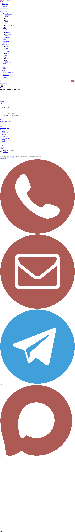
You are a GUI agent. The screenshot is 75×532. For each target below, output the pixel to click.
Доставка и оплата (5, 76)
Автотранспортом (7, 32)
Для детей (6, 49)
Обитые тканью (7, 53)
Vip (5, 54)
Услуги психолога (5, 43)
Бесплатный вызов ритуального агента (5, 10)
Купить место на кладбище (8, 14)
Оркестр (6, 24)
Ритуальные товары (4, 44)
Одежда (4, 68)
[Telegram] (0, 149)
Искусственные (7, 58)
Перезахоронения (7, 36)
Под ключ (6, 20)
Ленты (4, 65)
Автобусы (6, 26)
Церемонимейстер (7, 37)
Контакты (3, 78)
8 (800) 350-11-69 (7, 0)
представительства (5, 152)
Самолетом (6, 31)
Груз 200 (4, 28)
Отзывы (4, 77)
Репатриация (5, 42)
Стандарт (6, 18)
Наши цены (3, 139)
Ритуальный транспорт (5, 132)
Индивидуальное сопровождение (9, 25)
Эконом (6, 17)
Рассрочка (6, 21)
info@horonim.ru (3, 151)
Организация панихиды (5, 136)
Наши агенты (3, 69)
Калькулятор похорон (3, 158)
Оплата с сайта (4, 115)
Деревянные (6, 50)
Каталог (4, 83)
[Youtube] (3, 149)
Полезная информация (5, 4)
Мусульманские (7, 15)
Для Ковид (6, 45)
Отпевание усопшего (5, 135)
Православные (7, 46)
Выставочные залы (6, 75)
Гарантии (3, 143)
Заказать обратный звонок (3, 11)
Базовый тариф (7, 19)
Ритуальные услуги (4, 12)
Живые (6, 57)
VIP (5, 23)
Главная (1, 83)
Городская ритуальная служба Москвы (8, 71)
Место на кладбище (4, 137)
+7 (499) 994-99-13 (2, 0)
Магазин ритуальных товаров (6, 138)
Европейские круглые (8, 62)
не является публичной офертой (10, 156)
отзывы (2, 1)
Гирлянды (6, 60)
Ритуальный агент (4, 134)
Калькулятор (3, 70)
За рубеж (6, 29)
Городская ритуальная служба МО (8, 72)
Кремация (3, 131)
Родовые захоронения (6, 41)
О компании (3, 140)
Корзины (4, 63)
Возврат (4, 73)
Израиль (6, 30)
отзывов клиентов (12, 157)
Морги (3, 3)
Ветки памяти (7, 59)
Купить (3, 101)
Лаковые (8, 51)
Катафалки (6, 27)
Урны (4, 56)
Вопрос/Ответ (5, 74)
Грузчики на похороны (6, 38)
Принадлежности (5, 67)
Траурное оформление (8, 34)
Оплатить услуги (4, 141)
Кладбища (3, 2)
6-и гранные (6, 48)
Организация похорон (6, 13)
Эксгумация (6, 35)
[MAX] (2, 149)
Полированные (7, 52)
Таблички (4, 66)
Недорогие (6, 61)
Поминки (4, 39)
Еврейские (6, 16)
